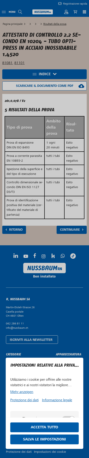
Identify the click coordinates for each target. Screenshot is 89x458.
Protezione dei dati (24, 400)
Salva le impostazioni (44, 439)
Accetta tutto (44, 427)
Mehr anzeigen (21, 392)
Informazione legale (57, 400)
